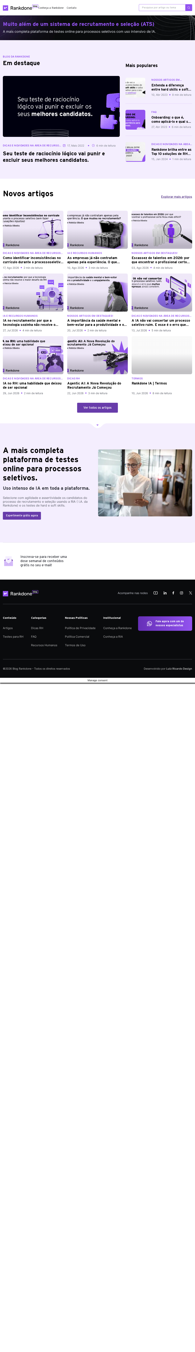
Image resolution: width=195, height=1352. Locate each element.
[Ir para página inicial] (20, 8)
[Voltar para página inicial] (22, 593)
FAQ (33, 636)
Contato (72, 8)
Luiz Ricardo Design (179, 668)
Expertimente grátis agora (22, 515)
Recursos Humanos (44, 645)
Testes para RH (13, 636)
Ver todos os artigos (97, 407)
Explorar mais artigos (176, 197)
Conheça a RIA (113, 636)
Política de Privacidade (80, 628)
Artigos (8, 628)
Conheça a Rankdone (51, 8)
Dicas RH (37, 628)
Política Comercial (77, 636)
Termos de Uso (75, 645)
